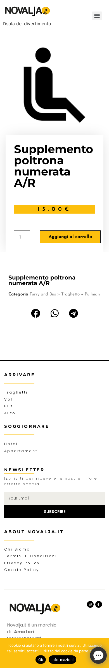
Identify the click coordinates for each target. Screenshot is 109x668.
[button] (35, 313)
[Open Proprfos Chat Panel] (98, 655)
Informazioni (62, 659)
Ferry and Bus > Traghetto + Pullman (65, 294)
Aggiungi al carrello (70, 237)
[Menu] (97, 15)
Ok (40, 659)
